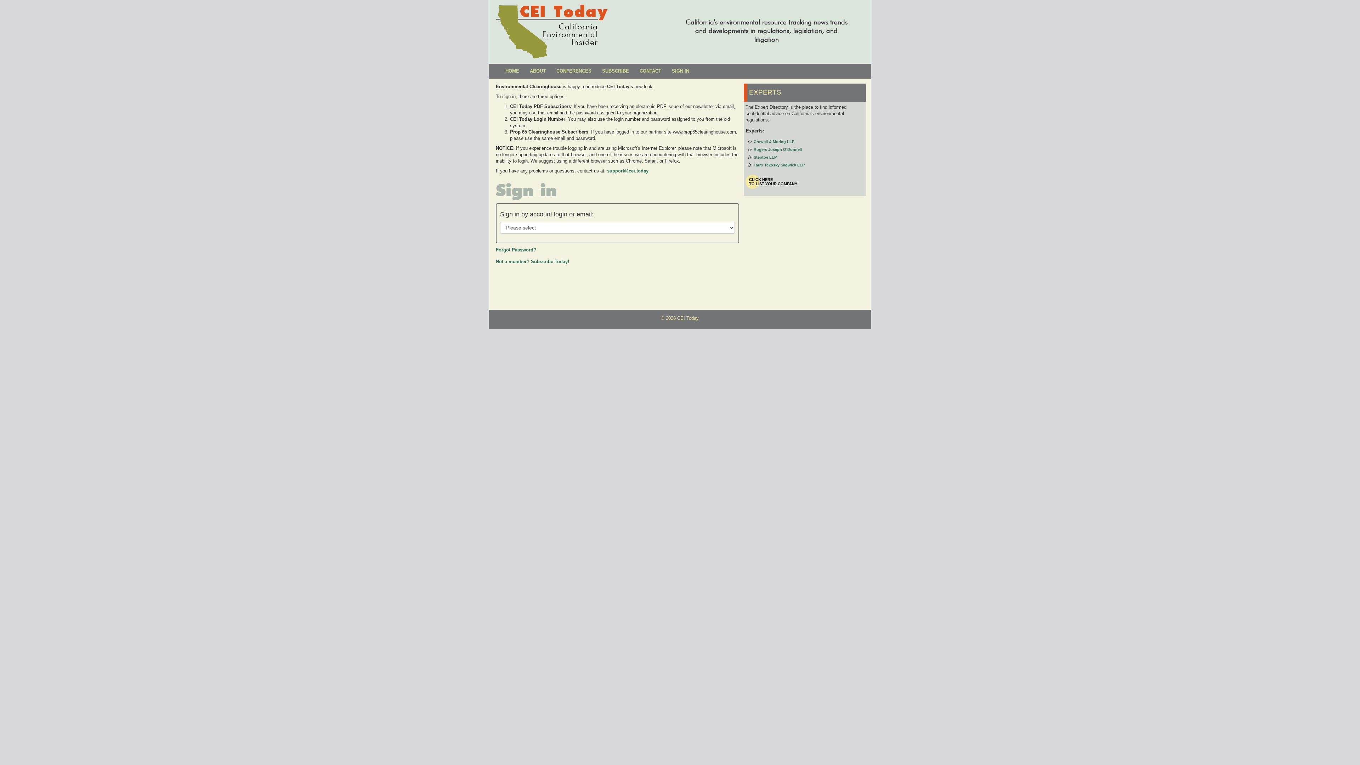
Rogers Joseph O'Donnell (778, 149)
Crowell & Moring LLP (774, 142)
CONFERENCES (573, 71)
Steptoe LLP (765, 157)
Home (512, 71)
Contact (650, 71)
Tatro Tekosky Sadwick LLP (779, 165)
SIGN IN (680, 71)
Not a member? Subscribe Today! (532, 261)
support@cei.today (627, 171)
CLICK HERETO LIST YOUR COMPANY (773, 181)
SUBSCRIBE (615, 71)
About (538, 71)
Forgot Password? (516, 250)
